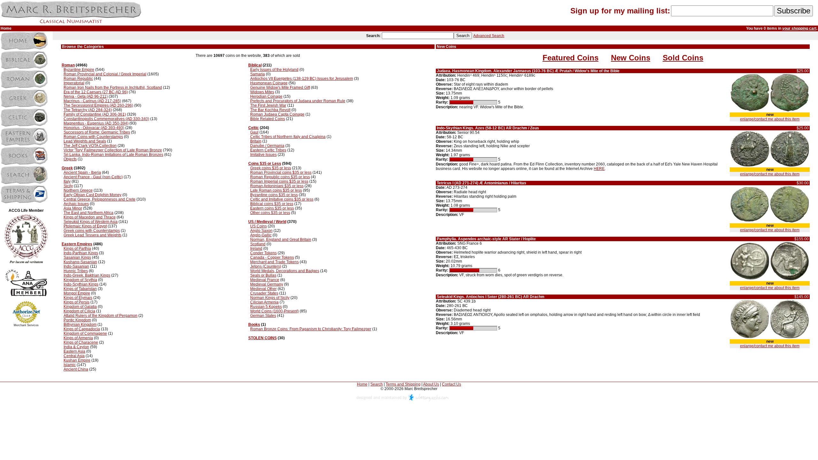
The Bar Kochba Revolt (270, 110)
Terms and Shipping (403, 384)
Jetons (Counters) (265, 266)
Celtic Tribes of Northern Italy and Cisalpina (288, 136)
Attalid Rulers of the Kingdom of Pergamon (100, 315)
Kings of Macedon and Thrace (90, 217)
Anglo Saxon (261, 230)
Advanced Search (488, 36)
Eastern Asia (74, 351)
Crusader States (264, 293)
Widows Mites (262, 92)
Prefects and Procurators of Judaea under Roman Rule (297, 101)
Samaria (257, 74)
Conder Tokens (263, 253)
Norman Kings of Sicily (269, 297)
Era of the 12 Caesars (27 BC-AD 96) (96, 92)
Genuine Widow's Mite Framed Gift (280, 87)
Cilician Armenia (264, 302)
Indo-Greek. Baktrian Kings (87, 275)
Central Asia (74, 356)
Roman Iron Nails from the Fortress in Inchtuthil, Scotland (113, 87)
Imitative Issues (263, 154)
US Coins (258, 226)
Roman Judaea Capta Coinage (277, 114)
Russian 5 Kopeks (266, 306)
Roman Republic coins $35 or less (280, 177)
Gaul (254, 132)
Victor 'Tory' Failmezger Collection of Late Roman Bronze (113, 150)
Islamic (70, 365)
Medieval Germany (266, 284)
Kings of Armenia (78, 338)
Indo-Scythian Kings (81, 284)
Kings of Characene (81, 342)
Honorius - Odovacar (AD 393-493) (94, 128)
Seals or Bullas (263, 275)
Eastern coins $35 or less (272, 208)
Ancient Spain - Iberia (82, 172)
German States (263, 315)
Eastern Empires (77, 244)
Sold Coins (683, 57)
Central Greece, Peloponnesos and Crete (99, 199)
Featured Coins (570, 57)
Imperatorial (74, 83)
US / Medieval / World (267, 221)
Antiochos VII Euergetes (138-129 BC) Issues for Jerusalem (301, 78)
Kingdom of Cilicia (79, 311)
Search (376, 384)
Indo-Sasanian (76, 266)
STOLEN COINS (262, 338)
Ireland (256, 248)
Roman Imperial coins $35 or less (279, 181)
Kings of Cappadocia (82, 329)
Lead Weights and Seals (85, 141)
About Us (431, 384)
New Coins (630, 57)
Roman (68, 65)
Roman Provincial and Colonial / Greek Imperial (105, 74)
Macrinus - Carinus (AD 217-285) (92, 101)
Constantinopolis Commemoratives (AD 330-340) (106, 119)
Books (254, 324)
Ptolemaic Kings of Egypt (85, 226)
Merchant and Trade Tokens (274, 262)
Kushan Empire (77, 360)
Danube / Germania (267, 145)
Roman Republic (78, 78)
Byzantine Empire (79, 69)
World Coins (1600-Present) (274, 311)
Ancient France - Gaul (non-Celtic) (93, 177)
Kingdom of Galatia (80, 306)
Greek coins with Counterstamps (92, 230)
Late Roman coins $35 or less (276, 190)
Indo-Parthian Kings (81, 253)
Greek (67, 168)
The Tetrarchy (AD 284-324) (88, 110)
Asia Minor (73, 208)
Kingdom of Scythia (80, 280)
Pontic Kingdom (77, 320)
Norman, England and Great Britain (280, 239)
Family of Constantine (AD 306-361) (95, 114)
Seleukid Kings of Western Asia (91, 221)
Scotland (258, 244)
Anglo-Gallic (261, 235)
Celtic (253, 128)
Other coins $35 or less (270, 213)
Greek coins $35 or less (270, 168)
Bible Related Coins (267, 119)
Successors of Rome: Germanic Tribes (97, 132)
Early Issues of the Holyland (274, 69)
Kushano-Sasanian (80, 262)
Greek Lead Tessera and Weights (92, 235)
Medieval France (264, 280)
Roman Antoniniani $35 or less (277, 186)
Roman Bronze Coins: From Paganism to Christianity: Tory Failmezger (310, 329)
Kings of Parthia (77, 248)
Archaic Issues (76, 204)
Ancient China (76, 369)
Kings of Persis (76, 302)
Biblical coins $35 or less (271, 204)
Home (362, 384)
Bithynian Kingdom (80, 324)
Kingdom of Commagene (85, 333)
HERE (599, 168)
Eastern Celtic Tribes (268, 150)
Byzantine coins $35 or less (274, 195)
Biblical (255, 65)
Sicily (68, 186)
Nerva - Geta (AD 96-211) (86, 96)
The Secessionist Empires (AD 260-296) (98, 105)
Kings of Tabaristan (80, 289)
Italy (67, 181)
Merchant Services (26, 325)
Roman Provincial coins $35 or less (281, 172)
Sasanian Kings (77, 257)
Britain (255, 141)
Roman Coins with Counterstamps (93, 136)
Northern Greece (78, 190)
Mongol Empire (77, 293)
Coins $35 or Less (264, 163)
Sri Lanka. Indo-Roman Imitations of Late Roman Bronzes (113, 154)
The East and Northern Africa (88, 213)
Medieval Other (263, 289)
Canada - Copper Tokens (272, 257)
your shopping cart (799, 28)
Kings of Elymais (78, 297)
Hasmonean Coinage (269, 83)
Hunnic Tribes (76, 271)
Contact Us (451, 384)
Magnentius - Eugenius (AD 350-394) (96, 123)
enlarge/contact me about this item (769, 119)
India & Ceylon (76, 347)
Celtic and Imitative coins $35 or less (281, 199)
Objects (70, 159)
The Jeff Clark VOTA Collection (90, 145)
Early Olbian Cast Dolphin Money (92, 195)
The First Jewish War (268, 105)
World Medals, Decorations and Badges (284, 271)
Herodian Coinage (266, 96)
